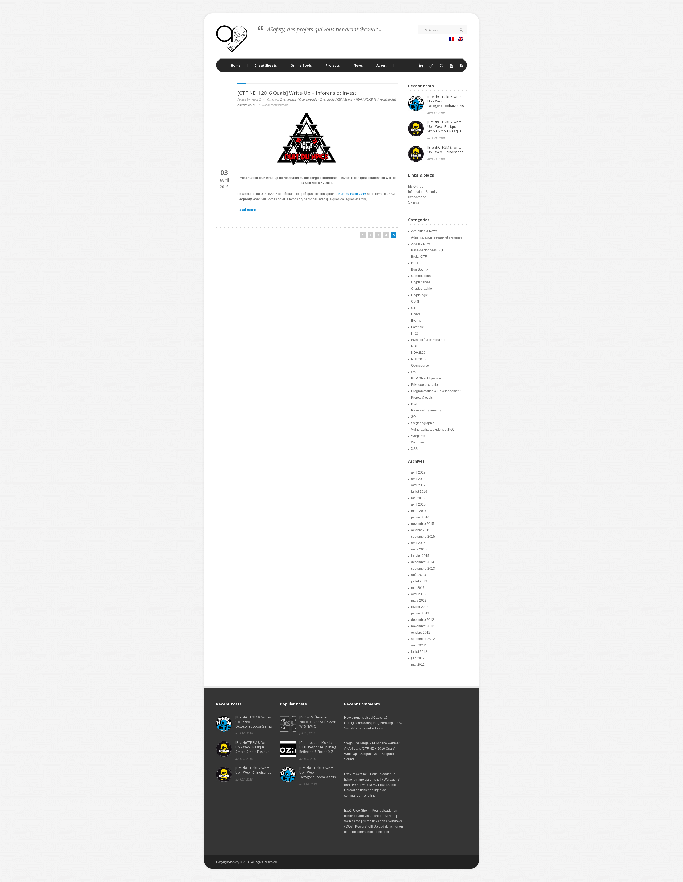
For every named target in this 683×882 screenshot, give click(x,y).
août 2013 (418, 575)
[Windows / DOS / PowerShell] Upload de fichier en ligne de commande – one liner (370, 790)
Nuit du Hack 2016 (352, 194)
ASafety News (421, 244)
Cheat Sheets (262, 65)
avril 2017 (418, 485)
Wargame (418, 436)
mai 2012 (418, 664)
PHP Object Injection (426, 378)
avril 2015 (418, 543)
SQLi (414, 417)
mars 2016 (419, 511)
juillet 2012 (419, 652)
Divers (415, 314)
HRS (414, 333)
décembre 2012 (422, 620)
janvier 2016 (420, 517)
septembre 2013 (423, 568)
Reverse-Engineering (426, 410)
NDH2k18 (418, 359)
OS (413, 372)
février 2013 (419, 607)
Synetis (413, 202)
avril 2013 (418, 594)
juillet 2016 (419, 492)
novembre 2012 (422, 626)
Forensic (417, 327)
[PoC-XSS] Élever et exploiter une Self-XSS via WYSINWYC (318, 722)
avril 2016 (418, 504)
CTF (339, 99)
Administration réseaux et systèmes (436, 237)
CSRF (415, 301)
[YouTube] (451, 67)
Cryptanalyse (288, 99)
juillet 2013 (419, 581)
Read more (246, 210)
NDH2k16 (370, 99)
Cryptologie (327, 99)
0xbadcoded (417, 197)
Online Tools (298, 65)
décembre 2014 (422, 562)
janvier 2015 (420, 556)
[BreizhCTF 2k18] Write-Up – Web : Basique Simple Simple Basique (445, 126)
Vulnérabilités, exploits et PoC (433, 429)
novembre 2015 (422, 524)
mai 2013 (418, 588)
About (381, 65)
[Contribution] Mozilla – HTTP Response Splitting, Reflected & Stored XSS (318, 747)
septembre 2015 (423, 536)
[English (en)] (461, 39)
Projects (329, 65)
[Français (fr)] (452, 39)
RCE (414, 404)
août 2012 (418, 645)
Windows (417, 442)
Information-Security (422, 192)
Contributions (421, 276)
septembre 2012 (423, 639)
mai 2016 (418, 498)
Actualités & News (424, 231)
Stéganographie (423, 423)
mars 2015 (419, 549)
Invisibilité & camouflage (428, 340)
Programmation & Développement (435, 391)
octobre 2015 (420, 530)
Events (348, 99)
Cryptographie (308, 99)
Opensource (420, 365)
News (358, 65)
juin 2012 (418, 658)
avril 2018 (418, 479)
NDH (359, 99)
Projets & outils (422, 397)
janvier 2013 (420, 613)
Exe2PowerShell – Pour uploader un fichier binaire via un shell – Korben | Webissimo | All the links (370, 816)
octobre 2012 (420, 632)
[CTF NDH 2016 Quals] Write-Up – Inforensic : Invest (296, 93)
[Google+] (441, 67)
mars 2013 (419, 600)
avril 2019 (418, 472)
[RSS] (461, 67)
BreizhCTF (419, 257)
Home (236, 65)
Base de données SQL (427, 250)
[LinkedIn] (421, 67)
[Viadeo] (431, 67)
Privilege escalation (425, 385)
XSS (414, 449)
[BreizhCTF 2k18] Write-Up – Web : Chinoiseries (445, 149)
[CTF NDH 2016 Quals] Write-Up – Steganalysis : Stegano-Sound (369, 754)
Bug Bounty (419, 269)
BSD (414, 263)
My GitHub (415, 186)
